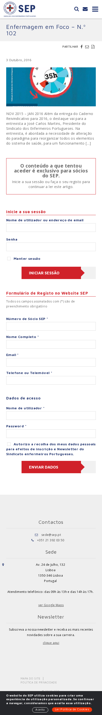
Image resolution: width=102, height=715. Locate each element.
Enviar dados (43, 467)
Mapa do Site (31, 678)
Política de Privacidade (39, 682)
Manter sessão (27, 258)
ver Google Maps (51, 605)
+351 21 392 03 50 (50, 540)
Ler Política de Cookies (72, 709)
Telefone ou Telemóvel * (29, 373)
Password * (16, 426)
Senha (11, 239)
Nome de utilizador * (25, 408)
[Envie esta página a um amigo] (87, 46)
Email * (12, 355)
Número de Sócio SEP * (27, 319)
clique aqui (51, 643)
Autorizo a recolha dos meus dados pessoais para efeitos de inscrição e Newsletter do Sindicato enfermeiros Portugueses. (51, 449)
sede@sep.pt (51, 535)
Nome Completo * (22, 337)
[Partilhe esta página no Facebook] (82, 46)
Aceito (40, 709)
